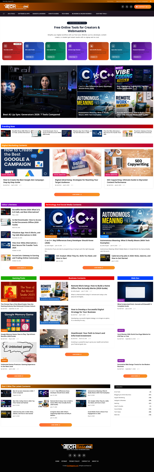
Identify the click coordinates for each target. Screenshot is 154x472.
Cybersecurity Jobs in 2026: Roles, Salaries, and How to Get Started (131, 257)
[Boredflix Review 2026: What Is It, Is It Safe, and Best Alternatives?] (6, 133)
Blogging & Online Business (82, 13)
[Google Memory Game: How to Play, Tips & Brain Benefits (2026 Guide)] (19, 322)
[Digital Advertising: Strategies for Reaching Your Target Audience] (77, 162)
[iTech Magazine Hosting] (16, 7)
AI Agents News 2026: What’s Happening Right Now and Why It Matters (60, 413)
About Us (95, 461)
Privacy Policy (74, 461)
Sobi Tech (7, 185)
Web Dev (135, 278)
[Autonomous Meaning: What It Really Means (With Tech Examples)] (96, 105)
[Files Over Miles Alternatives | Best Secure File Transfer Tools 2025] (97, 133)
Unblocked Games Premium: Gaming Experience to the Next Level (18, 365)
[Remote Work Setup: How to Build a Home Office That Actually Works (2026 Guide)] (134, 105)
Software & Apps (24, 13)
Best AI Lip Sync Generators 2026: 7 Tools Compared (132, 1)
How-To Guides (53, 13)
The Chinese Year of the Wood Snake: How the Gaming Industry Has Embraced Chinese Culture (18, 305)
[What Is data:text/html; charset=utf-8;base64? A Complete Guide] (135, 292)
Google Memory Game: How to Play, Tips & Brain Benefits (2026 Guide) (18, 335)
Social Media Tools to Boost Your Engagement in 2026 (98, 412)
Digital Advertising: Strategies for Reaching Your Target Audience (76, 181)
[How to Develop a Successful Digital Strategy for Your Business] (54, 314)
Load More (76, 194)
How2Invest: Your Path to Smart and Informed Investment (88, 334)
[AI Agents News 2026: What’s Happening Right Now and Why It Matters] (43, 414)
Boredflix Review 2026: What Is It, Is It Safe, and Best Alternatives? (21, 131)
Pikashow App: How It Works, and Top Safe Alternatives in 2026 (82, 131)
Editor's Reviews (9, 204)
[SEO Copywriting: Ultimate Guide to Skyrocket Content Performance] (129, 162)
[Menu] (4, 13)
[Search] (150, 1)
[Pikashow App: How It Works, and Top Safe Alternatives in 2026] (67, 133)
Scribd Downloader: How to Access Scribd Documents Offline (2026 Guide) (52, 132)
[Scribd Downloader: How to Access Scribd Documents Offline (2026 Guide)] (36, 133)
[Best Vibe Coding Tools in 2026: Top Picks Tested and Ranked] (134, 78)
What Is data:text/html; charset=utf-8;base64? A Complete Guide (134, 305)
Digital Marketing (8, 175)
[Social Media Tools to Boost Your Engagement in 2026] (81, 414)
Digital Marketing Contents (14, 145)
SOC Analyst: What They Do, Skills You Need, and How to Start (76, 257)
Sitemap (64, 461)
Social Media (118, 409)
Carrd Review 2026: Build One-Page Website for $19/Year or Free (134, 335)
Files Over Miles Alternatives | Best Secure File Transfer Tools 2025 (112, 132)
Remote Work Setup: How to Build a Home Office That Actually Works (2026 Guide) (134, 114)
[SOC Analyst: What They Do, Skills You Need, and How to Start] (50, 257)
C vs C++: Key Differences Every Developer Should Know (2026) (95, 87)
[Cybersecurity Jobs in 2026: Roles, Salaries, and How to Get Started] (105, 257)
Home (57, 461)
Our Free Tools (101, 13)
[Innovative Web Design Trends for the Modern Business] (135, 352)
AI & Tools (11, 13)
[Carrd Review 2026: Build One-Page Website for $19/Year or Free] (135, 322)
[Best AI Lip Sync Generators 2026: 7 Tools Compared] (39, 91)
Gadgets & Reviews (39, 13)
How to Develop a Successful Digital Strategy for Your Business (87, 310)
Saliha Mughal (49, 245)
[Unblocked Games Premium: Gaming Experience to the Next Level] (19, 352)
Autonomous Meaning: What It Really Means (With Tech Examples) (94, 114)
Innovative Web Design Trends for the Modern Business (133, 365)
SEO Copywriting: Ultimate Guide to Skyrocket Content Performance (127, 181)
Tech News (65, 13)
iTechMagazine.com (72, 465)
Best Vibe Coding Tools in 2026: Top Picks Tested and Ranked (133, 87)
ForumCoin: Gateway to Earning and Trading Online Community (143, 131)
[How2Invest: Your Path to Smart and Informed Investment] (54, 338)
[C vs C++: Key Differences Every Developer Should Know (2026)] (96, 78)
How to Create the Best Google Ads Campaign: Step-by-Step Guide (23, 181)
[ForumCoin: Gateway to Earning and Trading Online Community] (127, 133)
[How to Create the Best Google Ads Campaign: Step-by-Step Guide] (25, 162)
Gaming (4, 300)
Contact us (86, 461)
